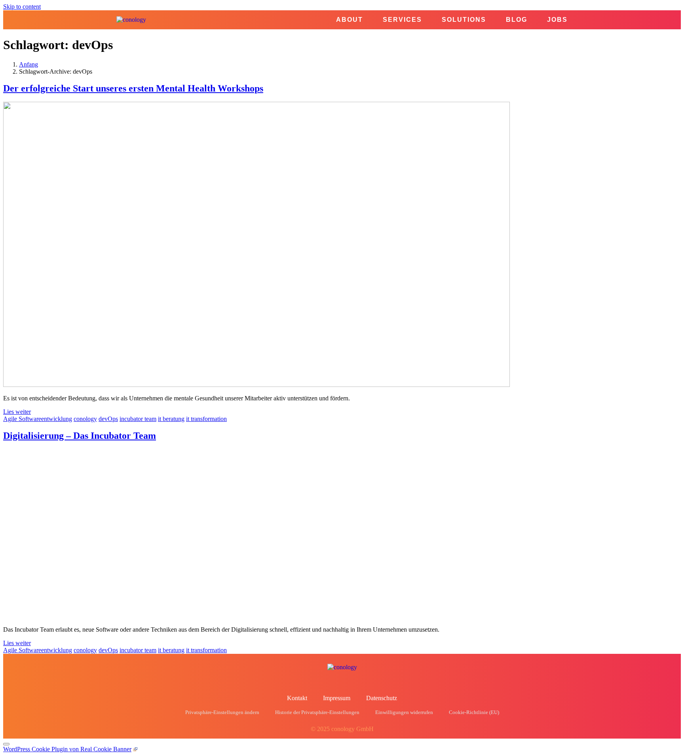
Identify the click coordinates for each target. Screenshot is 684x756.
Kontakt (297, 698)
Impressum (336, 698)
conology (85, 418)
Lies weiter (17, 411)
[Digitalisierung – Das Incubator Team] (172, 616)
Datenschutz (381, 698)
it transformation (206, 418)
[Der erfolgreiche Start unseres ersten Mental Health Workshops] (256, 384)
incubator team (138, 418)
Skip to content (22, 6)
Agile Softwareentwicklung (37, 418)
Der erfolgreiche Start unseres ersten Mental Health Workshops (133, 88)
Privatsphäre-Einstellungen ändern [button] (222, 712)
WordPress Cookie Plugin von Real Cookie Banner (67, 749)
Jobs (557, 20)
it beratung (171, 418)
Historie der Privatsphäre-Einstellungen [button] (317, 712)
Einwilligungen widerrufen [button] (404, 712)
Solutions (464, 20)
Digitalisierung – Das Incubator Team (79, 435)
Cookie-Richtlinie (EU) (474, 712)
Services (402, 20)
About (349, 20)
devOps (108, 418)
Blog (516, 20)
